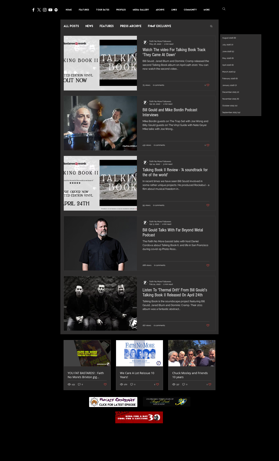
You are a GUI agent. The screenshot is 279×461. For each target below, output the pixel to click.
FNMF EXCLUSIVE (159, 26)
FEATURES (107, 26)
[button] (122, 9)
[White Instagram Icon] (44, 9)
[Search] (224, 8)
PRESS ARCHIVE (130, 26)
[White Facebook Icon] (33, 9)
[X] (39, 9)
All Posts (71, 26)
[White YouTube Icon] (50, 9)
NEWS (89, 26)
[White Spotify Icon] (56, 9)
